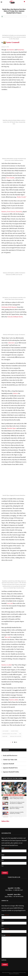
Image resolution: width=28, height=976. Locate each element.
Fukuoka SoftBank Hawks (15, 317)
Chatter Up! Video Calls (10, 759)
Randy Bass (20, 50)
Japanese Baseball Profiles (11, 772)
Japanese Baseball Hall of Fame (9, 733)
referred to (11, 343)
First (2, 860)
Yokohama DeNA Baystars (9, 307)
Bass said (7, 637)
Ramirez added (13, 700)
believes (15, 393)
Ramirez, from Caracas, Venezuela (11, 211)
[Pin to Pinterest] (14, 742)
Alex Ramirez (10, 50)
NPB (20, 733)
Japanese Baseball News (10, 768)
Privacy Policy (23, 972)
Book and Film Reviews (10, 755)
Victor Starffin (10, 178)
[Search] (26, 2)
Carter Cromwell (12, 42)
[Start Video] (14, 789)
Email (5, 848)
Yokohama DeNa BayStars (15, 736)
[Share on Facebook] (12, 742)
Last (2, 866)
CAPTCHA (3, 960)
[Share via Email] (16, 742)
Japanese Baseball (8, 764)
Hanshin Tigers (11, 428)
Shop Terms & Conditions (14, 973)
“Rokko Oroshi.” (21, 197)
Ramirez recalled (6, 665)
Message (5, 935)
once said (10, 603)
